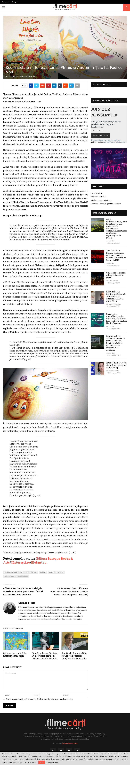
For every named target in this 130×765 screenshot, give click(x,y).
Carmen (43, 572)
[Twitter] (61, 751)
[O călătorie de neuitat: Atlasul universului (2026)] (97, 278)
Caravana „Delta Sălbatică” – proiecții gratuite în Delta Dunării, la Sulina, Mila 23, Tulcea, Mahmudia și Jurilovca (115, 343)
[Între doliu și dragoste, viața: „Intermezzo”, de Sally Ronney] (97, 368)
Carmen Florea (13, 76)
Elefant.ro (38, 562)
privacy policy (97, 142)
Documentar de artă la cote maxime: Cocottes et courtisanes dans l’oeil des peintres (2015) (69, 591)
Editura (42, 558)
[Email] (69, 751)
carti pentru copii (56, 572)
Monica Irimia (114, 370)
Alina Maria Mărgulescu (13, 572)
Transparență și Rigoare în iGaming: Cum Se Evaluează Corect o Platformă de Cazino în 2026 (116, 255)
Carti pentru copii (16, 63)
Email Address (97, 127)
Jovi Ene (112, 241)
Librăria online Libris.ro (101, 200)
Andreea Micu (32, 572)
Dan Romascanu (115, 304)
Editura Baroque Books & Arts (16, 576)
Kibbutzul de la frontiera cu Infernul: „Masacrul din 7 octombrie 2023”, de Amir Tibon (115, 296)
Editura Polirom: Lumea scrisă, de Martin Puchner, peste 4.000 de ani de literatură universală (23, 591)
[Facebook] (53, 751)
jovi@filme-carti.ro (70, 743)
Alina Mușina (113, 281)
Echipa (15, 2)
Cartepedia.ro (96, 193)
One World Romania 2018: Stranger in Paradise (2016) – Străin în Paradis (74, 656)
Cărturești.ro (20, 562)
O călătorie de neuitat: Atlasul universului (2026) (116, 275)
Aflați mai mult (52, 762)
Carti (7, 63)
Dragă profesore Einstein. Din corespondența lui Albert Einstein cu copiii (45, 656)
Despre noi (6, 2)
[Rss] (77, 751)
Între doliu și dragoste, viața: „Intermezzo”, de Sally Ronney (116, 365)
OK (41, 762)
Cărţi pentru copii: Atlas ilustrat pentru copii (15, 654)
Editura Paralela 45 (99, 197)
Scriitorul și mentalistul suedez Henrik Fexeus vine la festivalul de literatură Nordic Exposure (116, 318)
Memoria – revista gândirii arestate (106, 203)
